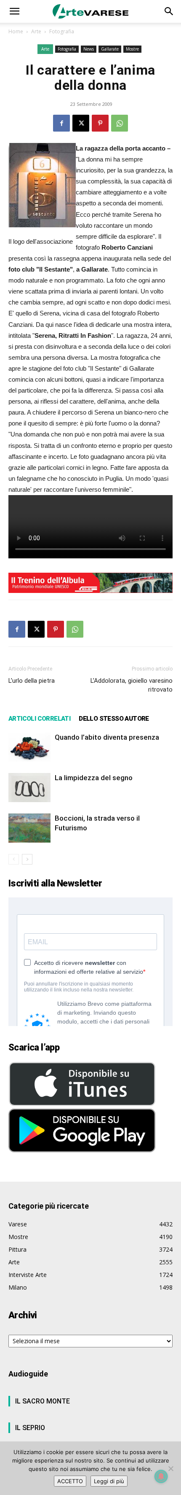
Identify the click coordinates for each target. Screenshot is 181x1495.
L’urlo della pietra (31, 680)
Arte (36, 31)
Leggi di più (109, 1481)
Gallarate (110, 49)
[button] (14, 11)
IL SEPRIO (30, 1428)
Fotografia (61, 31)
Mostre (132, 49)
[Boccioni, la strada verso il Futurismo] (29, 828)
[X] (80, 123)
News (88, 49)
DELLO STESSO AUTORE (114, 718)
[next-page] (27, 859)
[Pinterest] (100, 123)
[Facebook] (61, 123)
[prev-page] (13, 859)
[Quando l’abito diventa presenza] (29, 747)
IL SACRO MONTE (42, 1401)
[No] (170, 1468)
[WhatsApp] (119, 123)
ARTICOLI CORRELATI (39, 718)
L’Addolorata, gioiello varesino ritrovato (131, 685)
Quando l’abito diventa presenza (107, 737)
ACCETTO (70, 1481)
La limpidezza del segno (94, 777)
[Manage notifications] (161, 1476)
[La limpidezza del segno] (29, 787)
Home (15, 31)
